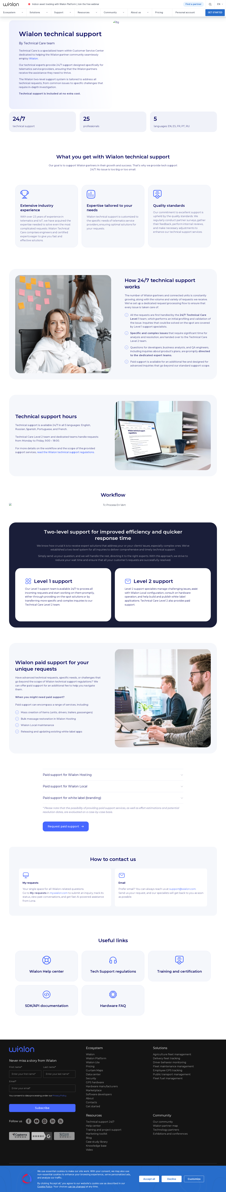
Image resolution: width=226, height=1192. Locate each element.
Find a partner (193, 4)
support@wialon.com (182, 889)
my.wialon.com (59, 893)
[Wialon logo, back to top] (42, 1049)
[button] (210, 4)
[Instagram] (44, 1121)
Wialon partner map (165, 1125)
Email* (12, 1081)
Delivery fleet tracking (166, 1058)
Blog (89, 1137)
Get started (93, 1106)
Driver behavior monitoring (169, 1062)
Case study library (97, 1141)
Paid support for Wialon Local (65, 786)
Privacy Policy (59, 1095)
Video (89, 1149)
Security (91, 1078)
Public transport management (172, 1074)
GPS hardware (95, 1082)
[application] (113, 1179)
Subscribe (42, 1108)
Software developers (99, 1094)
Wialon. (33, 58)
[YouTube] (36, 1121)
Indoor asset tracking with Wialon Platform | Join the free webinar (65, 4)
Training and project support (103, 1129)
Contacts (91, 1102)
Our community (163, 1121)
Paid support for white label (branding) (72, 798)
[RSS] (60, 1121)
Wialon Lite (93, 1062)
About (90, 1098)
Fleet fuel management (168, 1078)
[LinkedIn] (52, 1121)
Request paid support (63, 826)
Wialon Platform (96, 1058)
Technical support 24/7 (100, 1121)
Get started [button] (215, 13)
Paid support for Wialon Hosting (67, 775)
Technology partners (166, 1129)
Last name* (49, 1067)
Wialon (90, 1054)
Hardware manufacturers (102, 1086)
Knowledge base (96, 1145)
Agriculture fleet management (172, 1054)
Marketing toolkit (96, 1133)
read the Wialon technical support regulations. (66, 452)
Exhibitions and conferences (170, 1133)
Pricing (90, 1066)
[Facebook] (28, 1121)
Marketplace (94, 1090)
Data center (93, 1074)
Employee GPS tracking (167, 1070)
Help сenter (93, 1125)
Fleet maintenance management (173, 1066)
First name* (15, 1067)
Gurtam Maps (94, 1070)
